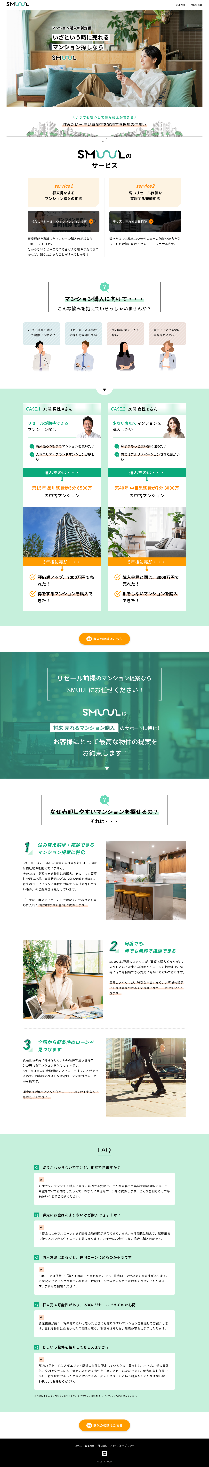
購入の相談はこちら (105, 639)
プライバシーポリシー (122, 1445)
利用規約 (102, 1445)
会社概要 (90, 1445)
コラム (78, 1445)
